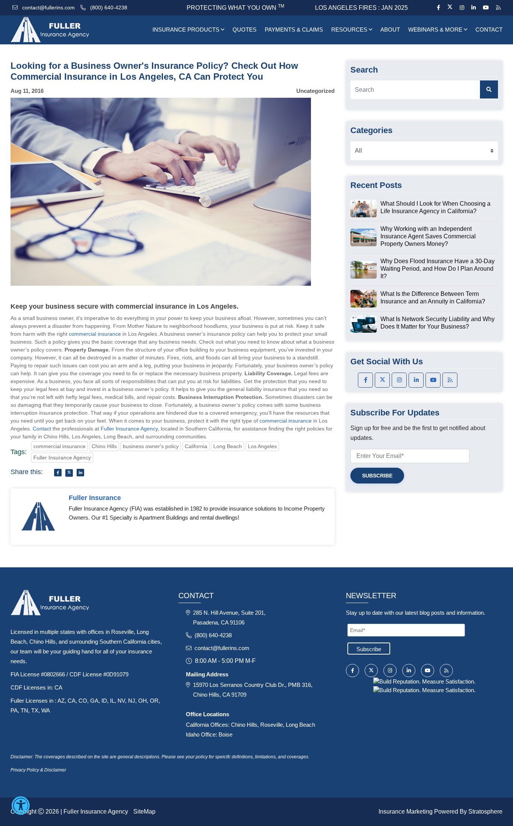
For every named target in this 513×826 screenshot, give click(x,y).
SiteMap (144, 811)
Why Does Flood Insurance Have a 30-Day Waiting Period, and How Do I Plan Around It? (437, 268)
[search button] (489, 89)
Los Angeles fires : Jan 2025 (361, 8)
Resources (350, 29)
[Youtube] (485, 8)
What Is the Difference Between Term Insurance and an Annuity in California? (432, 298)
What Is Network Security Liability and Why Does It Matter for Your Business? (437, 323)
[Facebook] (438, 8)
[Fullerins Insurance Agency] (68, 30)
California (196, 446)
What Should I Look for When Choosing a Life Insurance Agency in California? (435, 207)
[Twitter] (449, 8)
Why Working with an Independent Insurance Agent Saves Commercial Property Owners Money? (428, 236)
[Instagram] (462, 8)
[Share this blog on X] (69, 473)
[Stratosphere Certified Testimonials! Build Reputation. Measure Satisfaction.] (424, 681)
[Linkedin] (473, 8)
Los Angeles (262, 446)
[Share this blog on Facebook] (58, 472)
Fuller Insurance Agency (129, 429)
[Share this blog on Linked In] (80, 472)
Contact (488, 29)
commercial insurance (95, 334)
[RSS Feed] (497, 8)
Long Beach (227, 446)
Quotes (244, 29)
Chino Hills (104, 446)
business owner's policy (151, 446)
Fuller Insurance (95, 498)
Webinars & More (436, 29)
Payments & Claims (294, 29)
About (390, 29)
